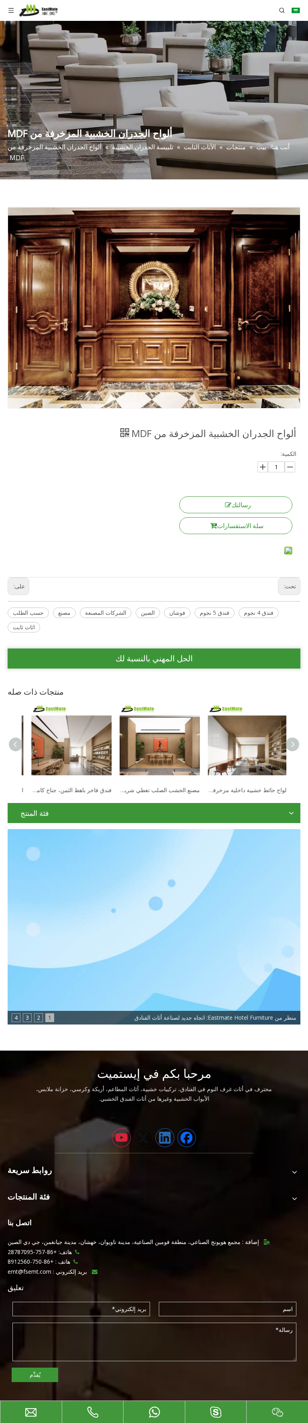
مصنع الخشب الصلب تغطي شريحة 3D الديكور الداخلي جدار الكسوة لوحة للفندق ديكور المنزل (154, 790)
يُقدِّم (35, 1374)
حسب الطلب (28, 612)
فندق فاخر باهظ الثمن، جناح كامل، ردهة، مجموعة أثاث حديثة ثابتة (66, 790)
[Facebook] (186, 1137)
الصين (148, 612)
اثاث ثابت (24, 627)
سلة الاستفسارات (240, 525)
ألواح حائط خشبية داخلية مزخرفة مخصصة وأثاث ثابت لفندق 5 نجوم (242, 790)
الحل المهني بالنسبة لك (154, 658)
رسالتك (241, 504)
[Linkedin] (164, 1137)
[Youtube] (121, 1137)
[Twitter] (143, 1137)
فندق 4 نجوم (259, 612)
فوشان (177, 612)
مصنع (64, 612)
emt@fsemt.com (29, 1271)
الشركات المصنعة (105, 612)
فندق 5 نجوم (214, 612)
